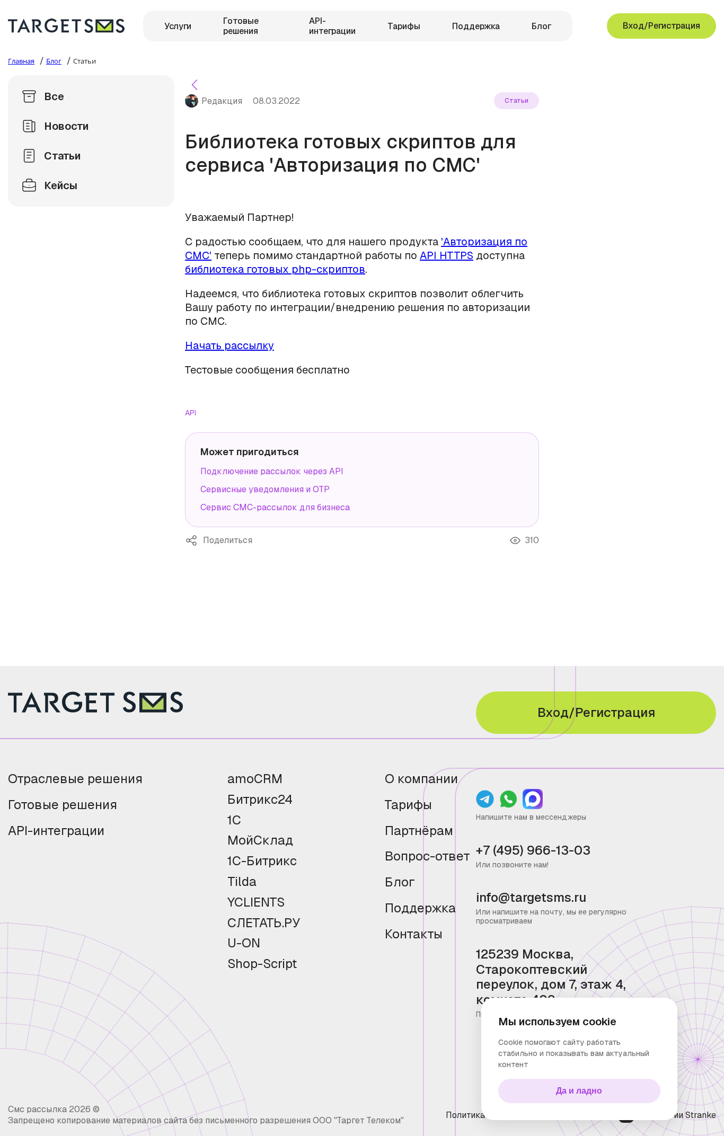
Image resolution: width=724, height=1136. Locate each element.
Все (54, 96)
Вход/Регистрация (661, 25)
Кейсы (60, 185)
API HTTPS (446, 255)
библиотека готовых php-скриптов (275, 269)
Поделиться (194, 540)
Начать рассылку (229, 345)
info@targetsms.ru (531, 898)
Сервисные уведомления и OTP (265, 489)
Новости (66, 126)
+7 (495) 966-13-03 (533, 850)
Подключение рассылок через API (271, 471)
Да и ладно (579, 1090)
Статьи (62, 156)
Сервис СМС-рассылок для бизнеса (275, 507)
